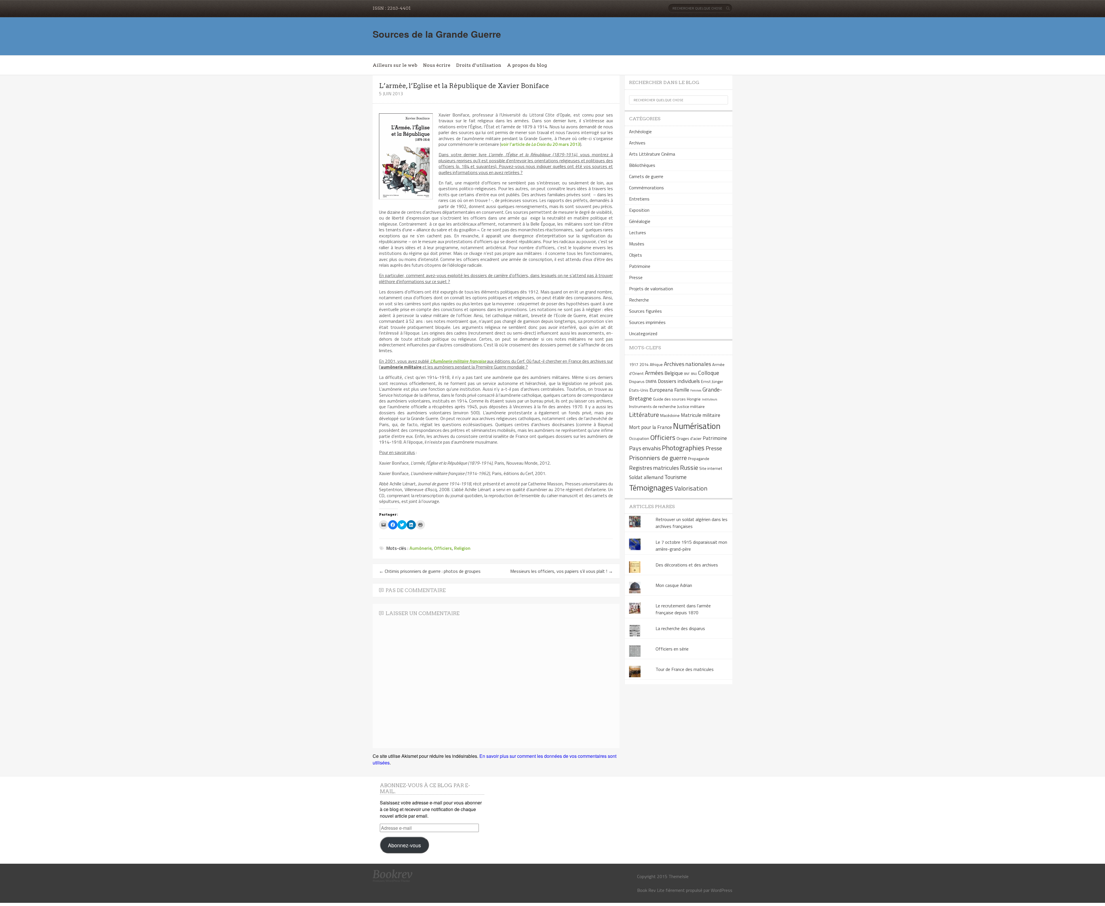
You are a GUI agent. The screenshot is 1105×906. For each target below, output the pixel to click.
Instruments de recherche (652, 406)
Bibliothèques (642, 165)
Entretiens (639, 198)
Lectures (637, 232)
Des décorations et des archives (687, 564)
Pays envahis (645, 448)
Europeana (661, 390)
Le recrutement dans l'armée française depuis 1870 (683, 609)
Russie (689, 467)
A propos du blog (527, 65)
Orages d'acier (689, 438)
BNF (687, 373)
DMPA (651, 381)
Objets (635, 254)
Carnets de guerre (646, 176)
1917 (633, 364)
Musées (636, 243)
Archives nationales (687, 363)
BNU (694, 373)
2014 (644, 364)
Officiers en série (672, 648)
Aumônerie (420, 548)
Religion (462, 548)
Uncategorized (643, 333)
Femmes (695, 390)
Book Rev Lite (650, 890)
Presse (636, 277)
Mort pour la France (650, 427)
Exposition (639, 210)
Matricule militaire (700, 415)
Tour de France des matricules (685, 669)
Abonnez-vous (404, 845)
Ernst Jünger (712, 381)
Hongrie (694, 399)
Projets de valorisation (651, 288)
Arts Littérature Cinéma (652, 153)
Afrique (656, 364)
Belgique (673, 373)
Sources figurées (645, 311)
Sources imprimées (647, 322)
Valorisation (690, 488)
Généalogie (639, 221)
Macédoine (670, 415)
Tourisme (675, 476)
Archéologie (640, 131)
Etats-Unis (638, 390)
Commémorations (646, 187)
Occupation (639, 438)
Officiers (443, 548)
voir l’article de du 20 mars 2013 (540, 144)
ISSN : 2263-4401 (392, 8)
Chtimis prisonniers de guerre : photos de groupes (430, 571)
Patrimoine (639, 266)
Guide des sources (669, 399)
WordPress (721, 890)
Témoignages (651, 487)
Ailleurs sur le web (395, 65)
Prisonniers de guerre (658, 458)
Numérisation (697, 425)
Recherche (639, 299)
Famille (681, 390)
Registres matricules (654, 467)
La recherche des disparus (680, 628)
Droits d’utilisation (478, 65)
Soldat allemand (646, 477)
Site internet (710, 468)
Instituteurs (709, 399)
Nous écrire (436, 65)
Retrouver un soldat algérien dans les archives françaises (691, 523)
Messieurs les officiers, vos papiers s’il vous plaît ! (561, 571)
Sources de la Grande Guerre (437, 34)
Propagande (698, 458)
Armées (654, 372)
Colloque (708, 372)
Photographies (683, 447)
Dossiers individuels (679, 381)
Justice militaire (691, 406)
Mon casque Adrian (674, 585)
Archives (637, 142)
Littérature (644, 414)
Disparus (637, 381)
